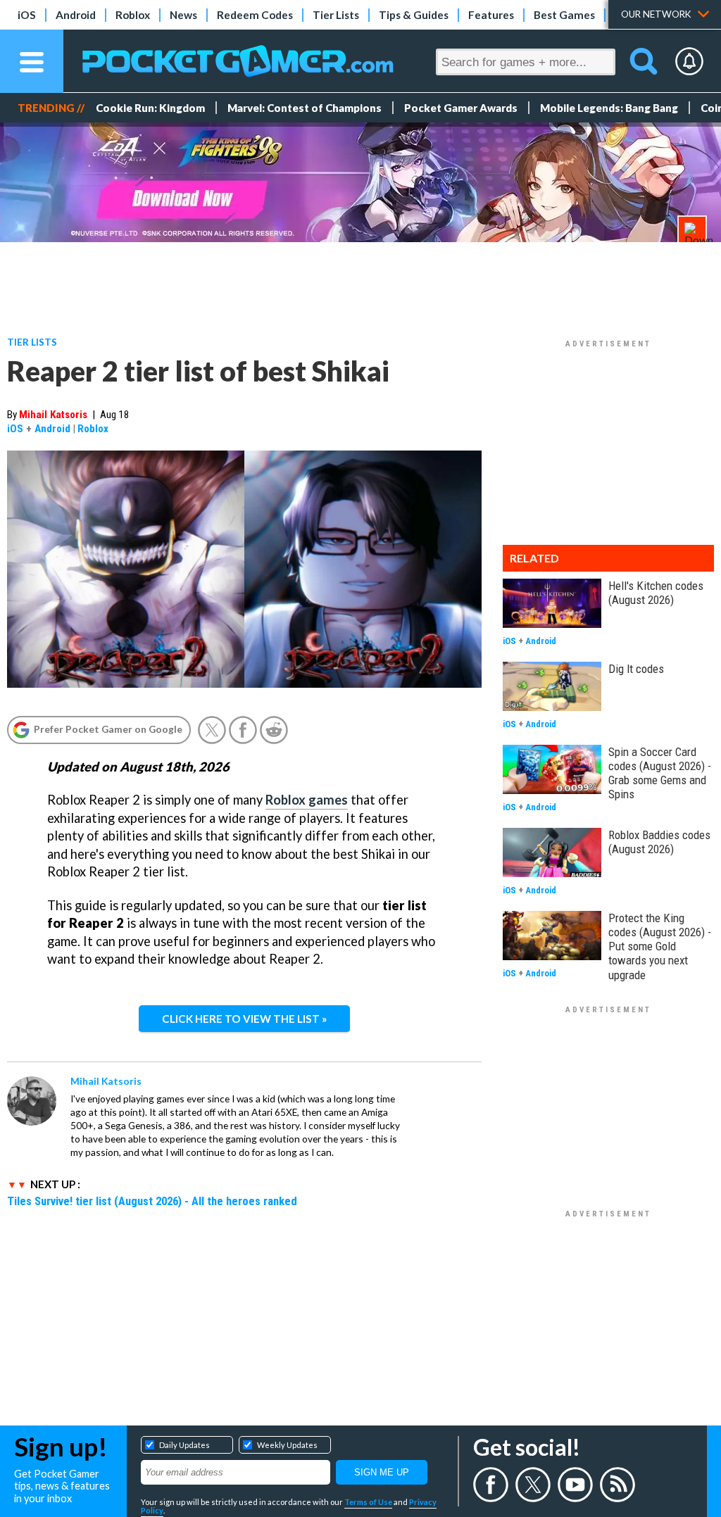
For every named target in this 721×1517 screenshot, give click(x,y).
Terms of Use (368, 1501)
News (183, 14)
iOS (27, 14)
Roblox (132, 14)
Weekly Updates (287, 1444)
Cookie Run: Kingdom (150, 107)
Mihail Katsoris (53, 414)
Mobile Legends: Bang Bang (609, 107)
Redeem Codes (255, 14)
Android (76, 14)
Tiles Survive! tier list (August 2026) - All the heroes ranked (152, 1201)
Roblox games (306, 799)
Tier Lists (336, 14)
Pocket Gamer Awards (461, 107)
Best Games (564, 14)
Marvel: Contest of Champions (304, 107)
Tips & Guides (414, 14)
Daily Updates (184, 1444)
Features (491, 14)
